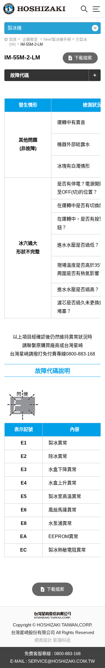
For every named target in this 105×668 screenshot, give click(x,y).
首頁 (13, 39)
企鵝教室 (30, 39)
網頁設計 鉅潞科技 (52, 640)
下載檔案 (83, 57)
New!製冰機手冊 (57, 39)
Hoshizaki (34, 9)
